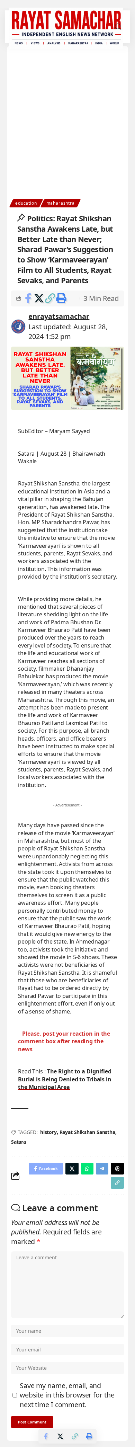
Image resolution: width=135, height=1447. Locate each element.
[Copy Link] (50, 298)
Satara (18, 1141)
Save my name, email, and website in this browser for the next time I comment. (67, 1395)
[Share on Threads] (117, 1168)
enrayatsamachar (58, 316)
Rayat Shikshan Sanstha (87, 1132)
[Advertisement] (67, 128)
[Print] (61, 298)
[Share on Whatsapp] (87, 1168)
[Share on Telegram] (102, 1168)
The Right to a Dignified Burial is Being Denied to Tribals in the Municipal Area (64, 1079)
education (26, 203)
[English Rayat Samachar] (66, 27)
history (48, 1132)
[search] (118, 27)
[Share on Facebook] (28, 298)
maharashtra (60, 203)
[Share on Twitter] (39, 298)
